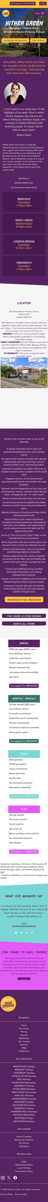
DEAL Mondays (24, 1079)
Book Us (24, 1044)
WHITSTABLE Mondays (24, 1121)
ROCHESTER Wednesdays (24, 1105)
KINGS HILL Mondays (24, 1095)
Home (24, 1025)
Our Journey (24, 1041)
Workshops (24, 1038)
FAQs (24, 1048)
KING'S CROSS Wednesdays (24, 1092)
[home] (5, 13)
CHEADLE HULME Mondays (24, 1076)
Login (43, 3)
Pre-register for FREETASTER (22, 3)
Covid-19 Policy (24, 1168)
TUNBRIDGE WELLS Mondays (24, 1111)
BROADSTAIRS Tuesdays (24, 1066)
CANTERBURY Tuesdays (24, 1073)
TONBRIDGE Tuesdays (24, 1108)
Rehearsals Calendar (24, 1139)
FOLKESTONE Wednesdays (24, 1082)
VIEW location (38, 40)
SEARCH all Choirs (24, 623)
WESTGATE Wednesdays (24, 1114)
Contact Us (24, 1051)
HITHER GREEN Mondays (24, 1089)
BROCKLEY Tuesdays (24, 1069)
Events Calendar (24, 1136)
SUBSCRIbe (24, 978)
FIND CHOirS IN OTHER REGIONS (24, 616)
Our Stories (24, 1143)
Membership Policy (24, 1165)
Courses (24, 1035)
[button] (39, 13)
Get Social (24, 1146)
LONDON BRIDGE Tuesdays (24, 1098)
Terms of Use (21, 1194)
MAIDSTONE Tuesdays (24, 1102)
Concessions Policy (24, 1171)
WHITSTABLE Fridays (24, 1118)
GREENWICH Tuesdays (24, 1086)
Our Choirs (24, 1028)
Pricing (24, 1031)
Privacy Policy (6, 1194)
